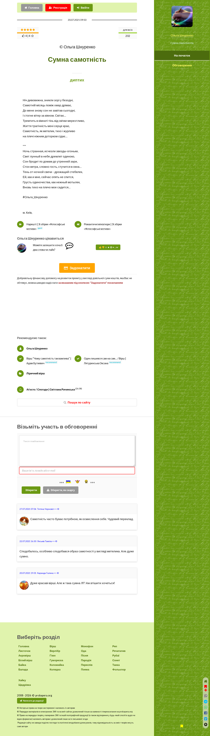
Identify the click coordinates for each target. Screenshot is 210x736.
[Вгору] (205, 724)
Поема (85, 669)
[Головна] (205, 681)
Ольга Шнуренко (182, 35)
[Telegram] (205, 701)
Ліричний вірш (35, 373)
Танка (116, 664)
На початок (182, 55)
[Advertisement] (77, 313)
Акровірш (24, 655)
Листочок (24, 650)
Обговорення (182, 65)
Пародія (86, 660)
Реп (114, 646)
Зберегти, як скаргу (63, 490)
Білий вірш (25, 660)
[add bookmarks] (205, 688)
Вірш (53, 646)
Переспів (86, 664)
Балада (23, 669)
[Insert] (68, 481)
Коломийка (57, 664)
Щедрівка (24, 684)
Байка (22, 664)
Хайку (22, 680)
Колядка (55, 669)
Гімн (52, 655)
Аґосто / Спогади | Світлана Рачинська (50, 389)
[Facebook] (205, 713)
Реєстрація (60, 7)
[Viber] (205, 696)
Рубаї (115, 655)
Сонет (116, 660)
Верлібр (55, 650)
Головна (33, 7)
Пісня (84, 655)
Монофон (87, 646)
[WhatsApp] (205, 707)
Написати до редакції (33, 700)
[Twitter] (205, 719)
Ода (83, 650)
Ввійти (85, 7)
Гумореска (56, 660)
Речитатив (118, 650)
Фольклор (119, 669)
